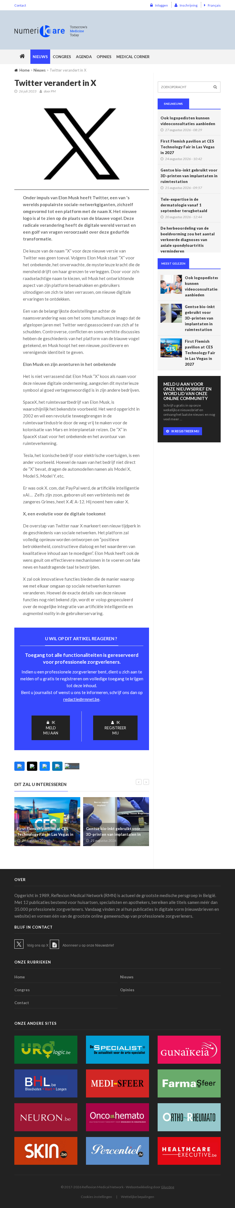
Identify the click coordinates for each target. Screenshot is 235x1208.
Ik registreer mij (115, 727)
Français (214, 5)
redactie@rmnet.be (81, 699)
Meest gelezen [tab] (173, 263)
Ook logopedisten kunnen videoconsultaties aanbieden (187, 121)
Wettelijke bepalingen (137, 1197)
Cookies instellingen (96, 1197)
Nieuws (40, 56)
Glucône (167, 1187)
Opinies (104, 56)
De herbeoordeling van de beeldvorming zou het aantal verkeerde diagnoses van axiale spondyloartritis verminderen (187, 239)
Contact (20, 5)
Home (24, 70)
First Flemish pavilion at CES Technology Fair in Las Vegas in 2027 (45, 834)
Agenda (84, 56)
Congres (62, 56)
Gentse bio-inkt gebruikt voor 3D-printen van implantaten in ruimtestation (113, 834)
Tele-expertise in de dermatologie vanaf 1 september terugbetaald (183, 205)
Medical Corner (133, 56)
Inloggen (161, 5)
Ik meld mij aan (50, 727)
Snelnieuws (173, 103)
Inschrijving (188, 5)
